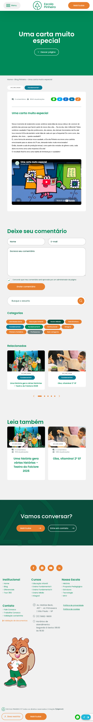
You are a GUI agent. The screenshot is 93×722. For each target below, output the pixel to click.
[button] (34, 396)
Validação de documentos (15, 620)
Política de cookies (71, 609)
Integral (36, 595)
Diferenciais (9, 589)
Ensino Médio (38, 592)
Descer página (48, 52)
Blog (6, 586)
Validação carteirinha (13, 615)
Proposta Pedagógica (72, 586)
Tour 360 (8, 592)
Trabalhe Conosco (12, 612)
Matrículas (78, 5)
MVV (65, 595)
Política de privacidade (73, 605)
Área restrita (13, 716)
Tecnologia (68, 592)
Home (10, 79)
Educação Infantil (40, 583)
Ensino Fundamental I (42, 586)
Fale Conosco (10, 609)
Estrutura (67, 589)
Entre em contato (59, 528)
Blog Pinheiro (20, 79)
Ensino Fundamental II (42, 589)
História (66, 583)
